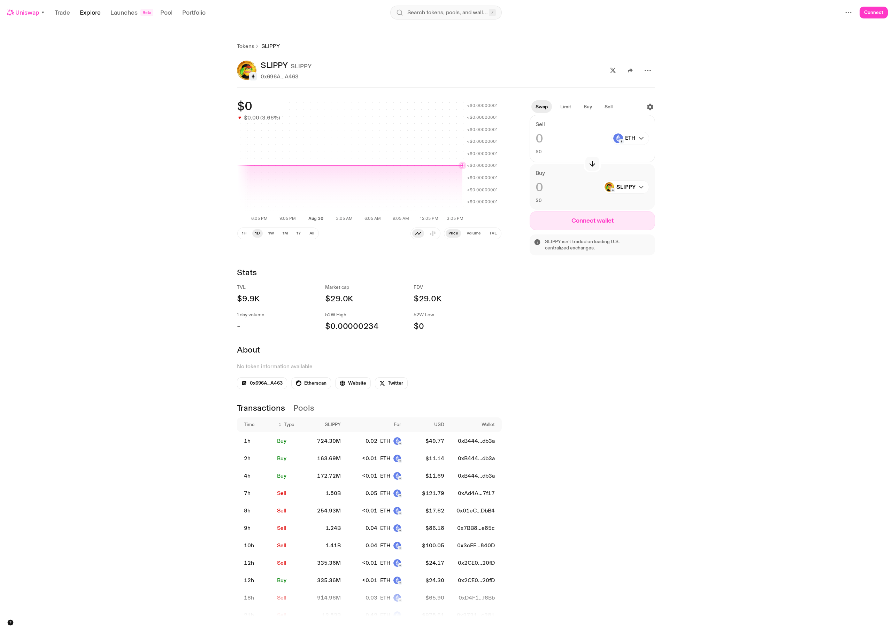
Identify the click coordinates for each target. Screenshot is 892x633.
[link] (311, 383)
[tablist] (472, 233)
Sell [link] (281, 493)
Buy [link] (281, 441)
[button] (26, 13)
